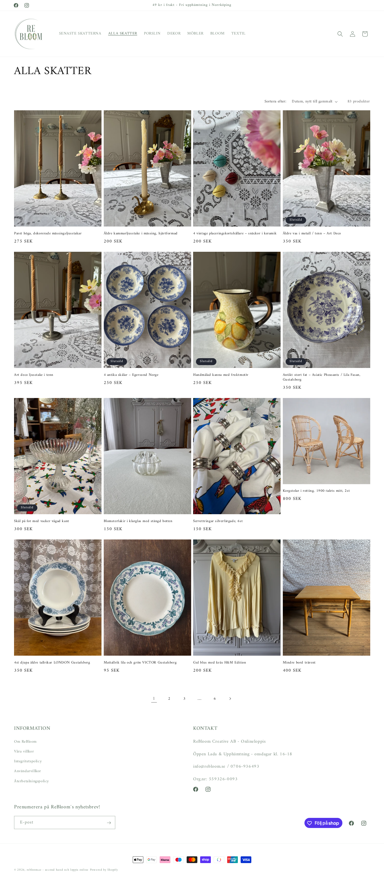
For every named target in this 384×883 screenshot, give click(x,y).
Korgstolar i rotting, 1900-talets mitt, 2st (316, 491)
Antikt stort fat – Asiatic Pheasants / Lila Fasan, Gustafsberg (322, 377)
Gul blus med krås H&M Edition (219, 662)
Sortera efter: (275, 101)
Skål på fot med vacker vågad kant (41, 521)
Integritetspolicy (28, 761)
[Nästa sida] (230, 698)
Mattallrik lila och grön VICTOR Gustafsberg (140, 662)
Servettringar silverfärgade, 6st (218, 521)
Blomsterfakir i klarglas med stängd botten (138, 521)
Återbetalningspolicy (31, 780)
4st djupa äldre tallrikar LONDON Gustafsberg (52, 662)
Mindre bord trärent (299, 662)
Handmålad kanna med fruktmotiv (221, 375)
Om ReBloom (25, 741)
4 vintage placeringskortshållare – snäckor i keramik (235, 233)
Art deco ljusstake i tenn (33, 375)
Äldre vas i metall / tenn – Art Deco (312, 233)
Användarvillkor (27, 771)
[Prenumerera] (109, 822)
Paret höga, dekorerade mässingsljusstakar (48, 233)
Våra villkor (24, 751)
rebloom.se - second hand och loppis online (58, 870)
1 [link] (154, 699)
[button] (340, 34)
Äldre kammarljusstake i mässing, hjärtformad (141, 233)
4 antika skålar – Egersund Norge (131, 375)
